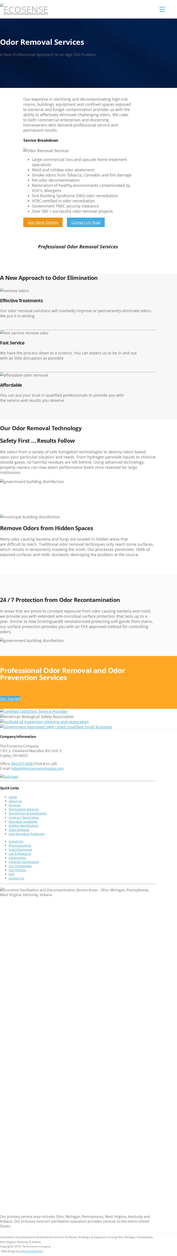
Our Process (17, 870)
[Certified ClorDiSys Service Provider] (34, 711)
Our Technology (20, 866)
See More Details (43, 222)
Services (15, 805)
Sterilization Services (24, 809)
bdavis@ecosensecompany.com (38, 768)
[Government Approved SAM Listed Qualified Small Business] (56, 726)
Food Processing (20, 850)
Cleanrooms (17, 858)
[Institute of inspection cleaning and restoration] (44, 721)
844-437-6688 (22, 763)
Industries (16, 842)
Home (13, 797)
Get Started (10, 698)
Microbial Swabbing (23, 822)
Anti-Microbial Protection (27, 834)
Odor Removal (19, 830)
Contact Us (16, 878)
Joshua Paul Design (31, 1251)
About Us (15, 801)
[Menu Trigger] (162, 9)
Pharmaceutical (20, 846)
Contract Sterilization (24, 818)
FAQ (11, 874)
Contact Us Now (85, 222)
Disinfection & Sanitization (28, 814)
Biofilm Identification (23, 826)
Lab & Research (20, 854)
